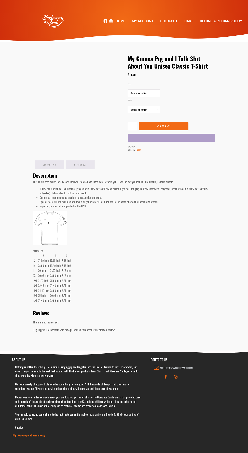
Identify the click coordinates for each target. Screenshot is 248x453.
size (129, 83)
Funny (138, 149)
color (130, 99)
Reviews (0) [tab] (80, 164)
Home (120, 21)
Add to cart (164, 126)
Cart (188, 21)
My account (143, 21)
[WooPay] (171, 138)
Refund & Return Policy (221, 21)
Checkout (169, 21)
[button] (173, 367)
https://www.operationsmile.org (28, 435)
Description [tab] (49, 164)
